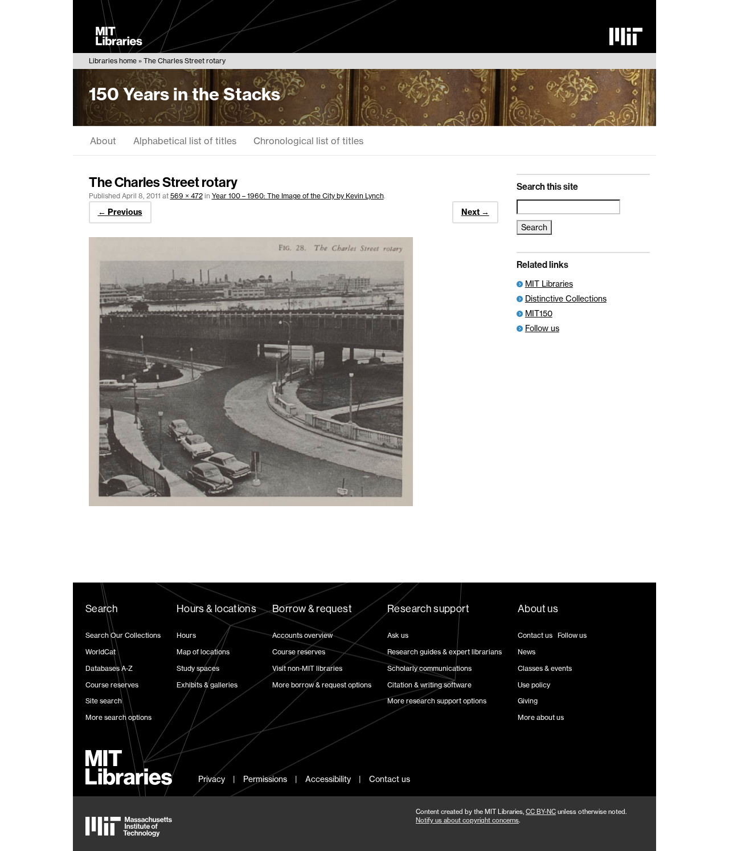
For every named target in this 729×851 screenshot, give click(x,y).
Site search (103, 701)
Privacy (211, 779)
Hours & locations (216, 608)
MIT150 (538, 313)
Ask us (397, 635)
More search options (118, 717)
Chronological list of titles (308, 140)
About (103, 140)
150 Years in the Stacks (184, 94)
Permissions (265, 779)
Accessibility (328, 779)
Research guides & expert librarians (444, 652)
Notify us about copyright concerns (467, 820)
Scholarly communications (429, 668)
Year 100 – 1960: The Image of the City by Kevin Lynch (298, 196)
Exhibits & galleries (207, 685)
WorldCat (100, 652)
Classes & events (545, 668)
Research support (428, 608)
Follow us (542, 328)
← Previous (120, 212)
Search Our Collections (123, 635)
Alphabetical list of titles (184, 140)
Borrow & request (312, 608)
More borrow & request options (321, 685)
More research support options (436, 701)
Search (101, 608)
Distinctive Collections (566, 298)
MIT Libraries (549, 283)
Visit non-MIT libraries (307, 668)
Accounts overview (302, 635)
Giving (528, 701)
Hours (186, 635)
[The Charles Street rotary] (251, 502)
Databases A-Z (109, 668)
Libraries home (113, 60)
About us (538, 608)
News (526, 652)
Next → (475, 212)
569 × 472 (186, 196)
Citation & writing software (429, 685)
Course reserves (111, 685)
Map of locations (203, 652)
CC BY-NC (541, 812)
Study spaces (198, 668)
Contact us (535, 635)
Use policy (534, 685)
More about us (541, 717)
